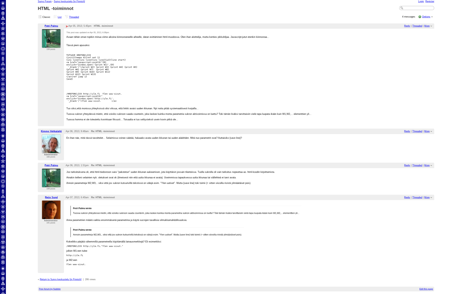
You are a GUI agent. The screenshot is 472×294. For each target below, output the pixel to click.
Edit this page (426, 289)
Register (429, 1)
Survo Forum (45, 1)
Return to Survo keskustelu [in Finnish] (60, 279)
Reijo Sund (51, 197)
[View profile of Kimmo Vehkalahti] (51, 151)
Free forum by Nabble (50, 289)
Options (426, 16)
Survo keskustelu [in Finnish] (69, 1)
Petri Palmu (51, 25)
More (427, 25)
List (60, 17)
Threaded (74, 17)
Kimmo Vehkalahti (51, 131)
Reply (407, 25)
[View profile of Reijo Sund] (51, 217)
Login (421, 1)
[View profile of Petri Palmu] (51, 45)
